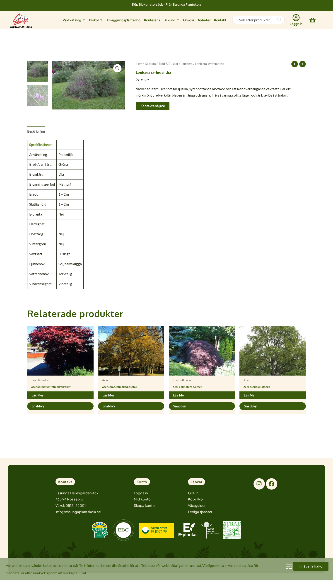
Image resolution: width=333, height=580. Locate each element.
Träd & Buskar (168, 64)
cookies (240, 565)
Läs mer (37, 395)
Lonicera (187, 64)
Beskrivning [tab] (36, 131)
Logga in (296, 24)
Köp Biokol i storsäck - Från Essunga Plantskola (166, 4)
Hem (139, 64)
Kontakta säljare (152, 106)
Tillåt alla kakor (311, 566)
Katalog (150, 64)
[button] (117, 68)
